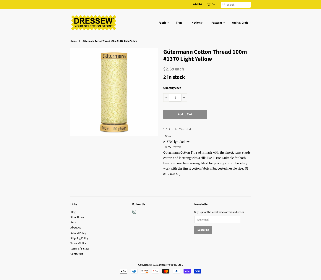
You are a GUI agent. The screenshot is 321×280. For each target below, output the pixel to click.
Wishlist (197, 4)
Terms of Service (79, 248)
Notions (197, 23)
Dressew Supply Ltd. (170, 264)
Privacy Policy (78, 243)
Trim (179, 23)
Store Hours (77, 217)
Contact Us (76, 253)
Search (74, 222)
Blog (73, 212)
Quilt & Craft (240, 23)
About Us (75, 227)
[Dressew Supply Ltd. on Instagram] (134, 212)
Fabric (163, 23)
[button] (177, 129)
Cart (214, 4)
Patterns (217, 23)
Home (73, 41)
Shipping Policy (79, 238)
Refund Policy (78, 233)
